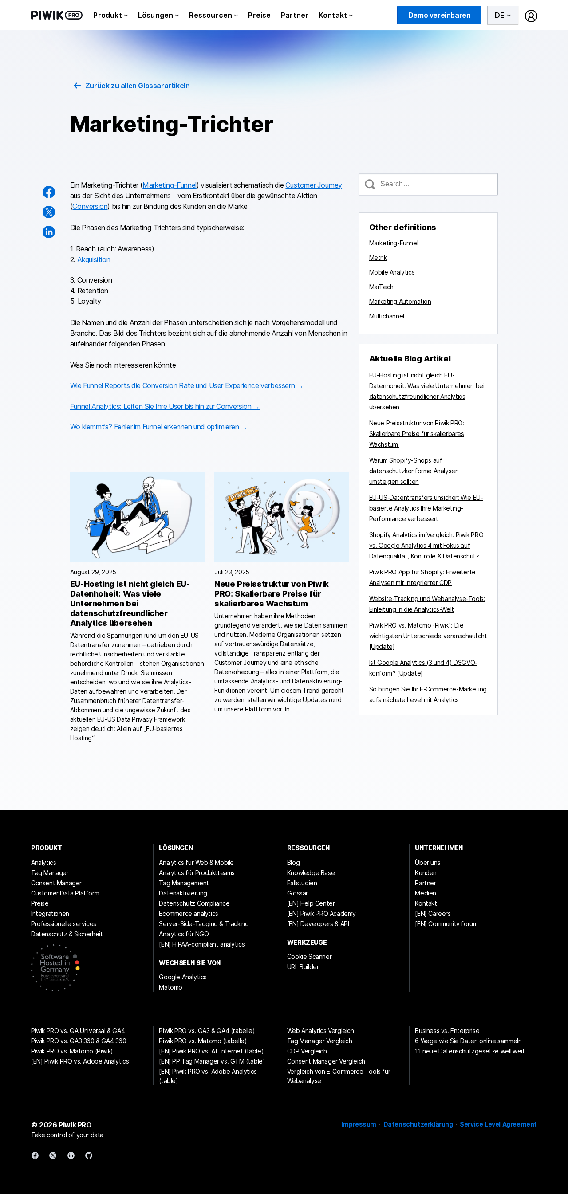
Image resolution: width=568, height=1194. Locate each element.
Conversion (89, 206)
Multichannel (386, 316)
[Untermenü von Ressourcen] (236, 15)
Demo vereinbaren (439, 15)
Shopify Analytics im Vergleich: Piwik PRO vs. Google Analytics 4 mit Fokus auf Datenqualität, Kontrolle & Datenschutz (426, 545)
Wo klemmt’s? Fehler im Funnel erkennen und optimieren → (159, 426)
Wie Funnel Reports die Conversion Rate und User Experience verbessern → (187, 385)
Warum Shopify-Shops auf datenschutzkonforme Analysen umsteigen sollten (414, 470)
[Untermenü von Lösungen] (177, 15)
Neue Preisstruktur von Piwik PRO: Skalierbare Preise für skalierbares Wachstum (271, 593)
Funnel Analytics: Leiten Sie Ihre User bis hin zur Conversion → (165, 406)
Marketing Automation (400, 301)
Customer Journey (313, 185)
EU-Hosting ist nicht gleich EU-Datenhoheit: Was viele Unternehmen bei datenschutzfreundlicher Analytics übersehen (130, 603)
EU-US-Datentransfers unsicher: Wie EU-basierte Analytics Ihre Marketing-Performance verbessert (426, 508)
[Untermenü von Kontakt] (351, 15)
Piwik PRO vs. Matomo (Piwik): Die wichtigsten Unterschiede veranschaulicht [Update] (428, 635)
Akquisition (93, 259)
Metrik (378, 257)
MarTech (381, 287)
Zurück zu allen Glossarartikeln (137, 85)
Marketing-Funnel (169, 185)
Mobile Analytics (392, 272)
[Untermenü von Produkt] (126, 15)
